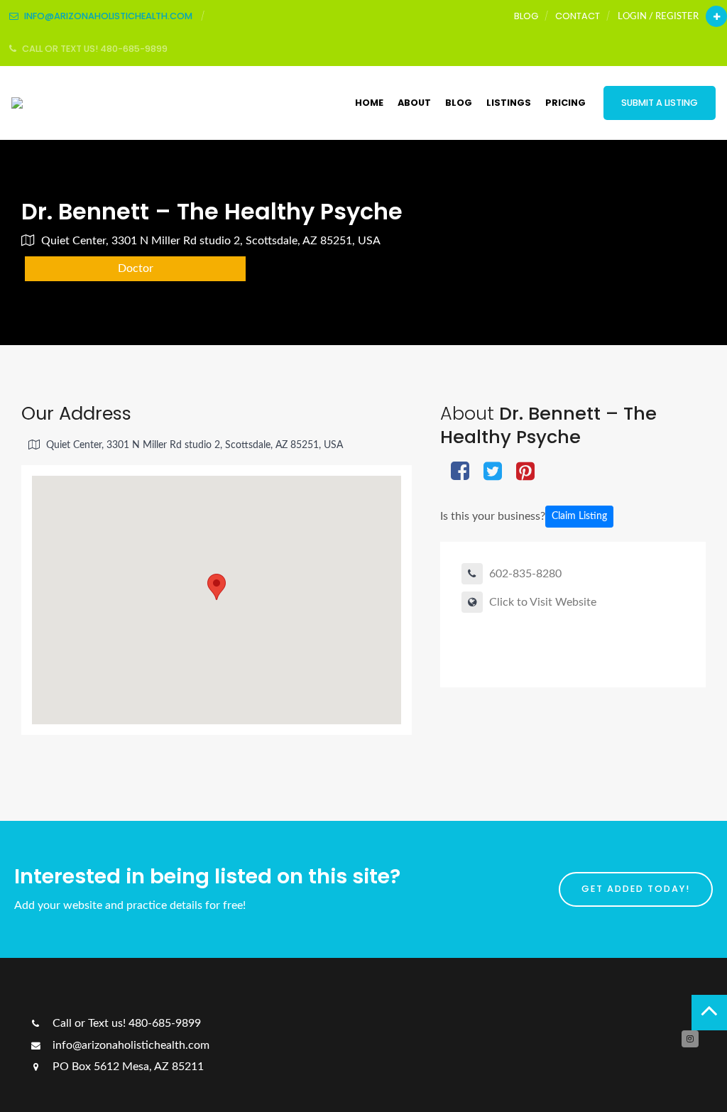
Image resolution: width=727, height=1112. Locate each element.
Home (369, 103)
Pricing (565, 103)
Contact (577, 16)
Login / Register (658, 16)
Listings (508, 103)
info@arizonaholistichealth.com (129, 1045)
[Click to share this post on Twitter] (492, 472)
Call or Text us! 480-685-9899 (125, 1023)
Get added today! (635, 889)
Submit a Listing (659, 103)
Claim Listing (579, 516)
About (414, 103)
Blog (526, 16)
